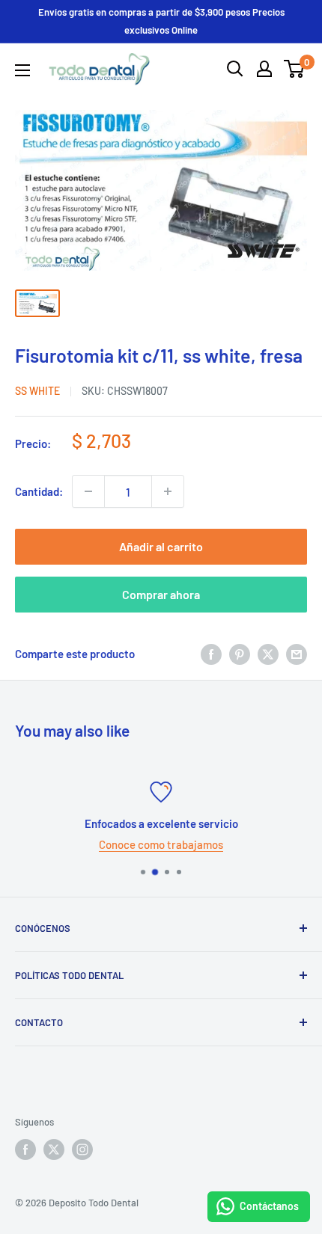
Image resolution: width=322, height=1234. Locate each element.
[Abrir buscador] (235, 69)
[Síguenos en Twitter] (53, 1149)
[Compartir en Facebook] (211, 653)
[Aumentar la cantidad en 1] (167, 491)
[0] (294, 69)
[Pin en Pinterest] (239, 653)
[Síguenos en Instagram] (82, 1149)
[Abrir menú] (22, 70)
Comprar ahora (161, 594)
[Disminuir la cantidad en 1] (88, 491)
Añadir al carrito (161, 546)
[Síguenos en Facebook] (25, 1149)
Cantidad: (39, 491)
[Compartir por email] (296, 653)
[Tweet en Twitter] (268, 653)
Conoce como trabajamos (161, 844)
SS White (37, 390)
